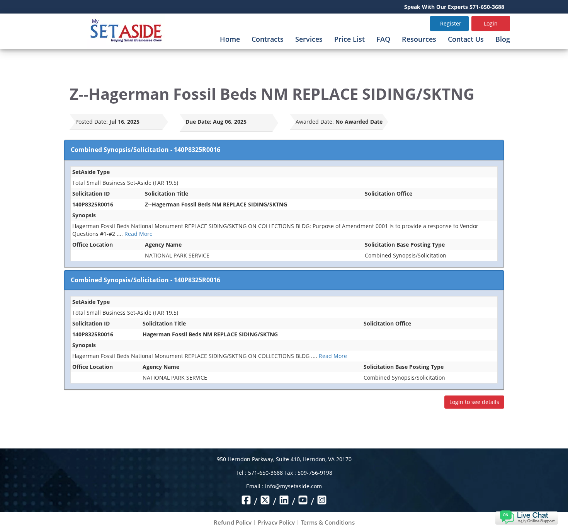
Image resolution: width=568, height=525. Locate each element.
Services (309, 39)
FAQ (383, 39)
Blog (502, 39)
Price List (349, 39)
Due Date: (198, 121)
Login (491, 23)
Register (450, 23)
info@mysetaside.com (293, 486)
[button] (526, 516)
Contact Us (466, 39)
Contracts (268, 39)
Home (230, 39)
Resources (419, 39)
